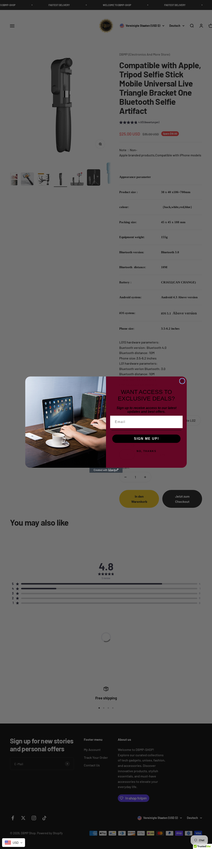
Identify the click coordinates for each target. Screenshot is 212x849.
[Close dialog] (182, 381)
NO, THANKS (146, 451)
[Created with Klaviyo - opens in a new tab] (106, 470)
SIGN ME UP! (146, 438)
